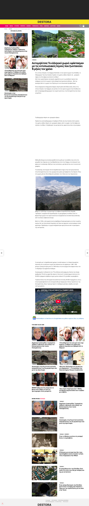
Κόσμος (29, 26)
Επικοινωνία (65, 501)
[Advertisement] (44, 10)
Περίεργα (22, 26)
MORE (58, 26)
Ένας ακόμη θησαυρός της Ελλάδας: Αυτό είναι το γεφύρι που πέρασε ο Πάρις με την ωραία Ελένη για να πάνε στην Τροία (71, 487)
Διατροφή (52, 26)
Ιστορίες (17, 26)
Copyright (48, 500)
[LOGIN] (83, 26)
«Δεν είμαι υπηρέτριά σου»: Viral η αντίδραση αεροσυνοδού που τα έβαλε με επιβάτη (71, 390)
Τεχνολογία (35, 26)
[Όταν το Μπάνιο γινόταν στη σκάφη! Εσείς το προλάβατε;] (44, 440)
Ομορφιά (46, 26)
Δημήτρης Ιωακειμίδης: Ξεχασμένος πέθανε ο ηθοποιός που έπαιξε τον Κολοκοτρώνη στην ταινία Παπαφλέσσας (43, 345)
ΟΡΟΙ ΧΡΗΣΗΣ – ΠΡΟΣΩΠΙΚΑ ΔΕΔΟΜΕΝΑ (60, 500)
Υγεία (41, 26)
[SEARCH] (80, 26)
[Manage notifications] (2, 503)
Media (11, 26)
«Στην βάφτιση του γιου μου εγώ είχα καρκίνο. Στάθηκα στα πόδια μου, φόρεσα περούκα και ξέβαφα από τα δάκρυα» (71, 345)
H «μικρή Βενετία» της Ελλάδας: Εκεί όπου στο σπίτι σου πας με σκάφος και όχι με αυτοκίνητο (71, 470)
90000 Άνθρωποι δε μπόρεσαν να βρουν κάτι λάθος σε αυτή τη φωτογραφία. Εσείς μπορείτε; (43, 389)
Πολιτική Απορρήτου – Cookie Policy (53, 501)
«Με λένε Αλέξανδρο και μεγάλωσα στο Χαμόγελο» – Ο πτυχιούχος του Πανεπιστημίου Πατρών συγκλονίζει (71, 368)
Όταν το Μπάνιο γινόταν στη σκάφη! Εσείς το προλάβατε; (71, 437)
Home (6, 26)
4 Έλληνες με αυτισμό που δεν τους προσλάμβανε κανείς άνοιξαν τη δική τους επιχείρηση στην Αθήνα (71, 454)
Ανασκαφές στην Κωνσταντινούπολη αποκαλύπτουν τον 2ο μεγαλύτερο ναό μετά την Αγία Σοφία (44, 368)
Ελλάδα (34, 340)
